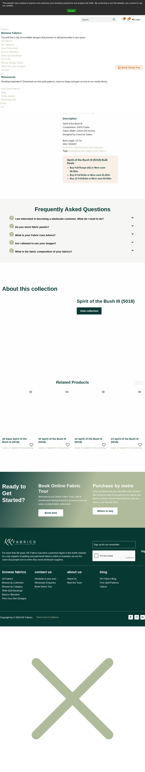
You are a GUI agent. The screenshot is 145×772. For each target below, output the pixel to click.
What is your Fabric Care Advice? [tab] (35, 235)
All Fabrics (6, 41)
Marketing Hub (8, 99)
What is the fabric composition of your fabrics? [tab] (43, 251)
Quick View (30, 392)
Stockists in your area (45, 579)
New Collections (9, 48)
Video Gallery (8, 96)
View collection (89, 311)
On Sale (5, 70)
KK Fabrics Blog (108, 579)
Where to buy (105, 511)
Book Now (51, 512)
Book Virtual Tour (131, 67)
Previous (136, 383)
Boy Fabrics (87, 151)
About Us (72, 579)
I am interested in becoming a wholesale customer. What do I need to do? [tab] (59, 218)
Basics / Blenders (10, 52)
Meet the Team (74, 583)
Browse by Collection (13, 583)
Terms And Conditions (47, 617)
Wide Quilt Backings (11, 55)
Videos (103, 586)
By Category (7, 44)
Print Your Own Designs (13, 66)
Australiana (74, 151)
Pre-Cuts (5, 59)
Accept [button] (71, 10)
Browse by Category (12, 586)
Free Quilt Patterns (10, 89)
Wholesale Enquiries (45, 583)
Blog (3, 92)
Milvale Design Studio (12, 63)
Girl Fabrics (100, 151)
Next (141, 383)
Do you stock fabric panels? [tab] (32, 227)
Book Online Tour (43, 586)
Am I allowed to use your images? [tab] (35, 243)
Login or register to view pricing (17, 448)
